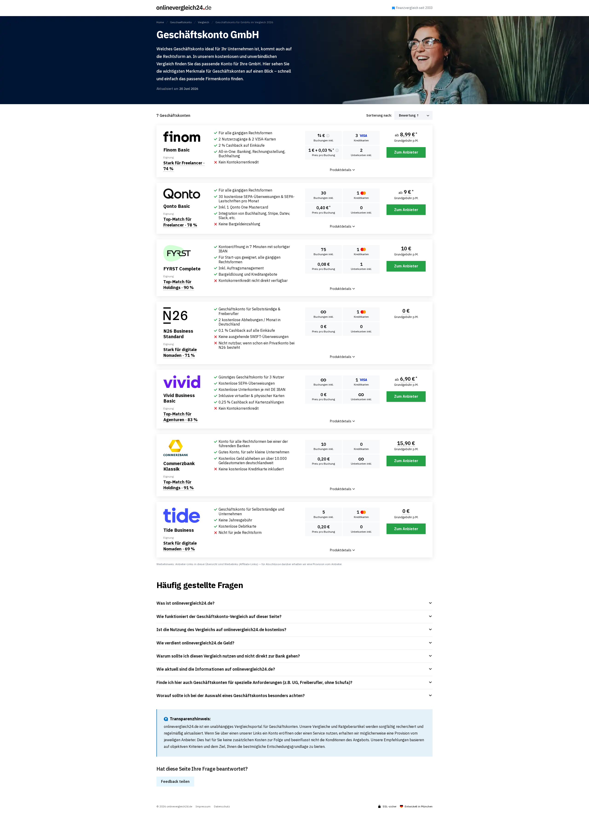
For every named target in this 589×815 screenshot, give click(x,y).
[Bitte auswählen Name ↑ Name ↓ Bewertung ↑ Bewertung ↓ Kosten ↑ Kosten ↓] (413, 115)
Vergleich (203, 22)
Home (160, 22)
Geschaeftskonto (181, 22)
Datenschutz (222, 806)
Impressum (203, 806)
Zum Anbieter (406, 152)
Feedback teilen (175, 781)
